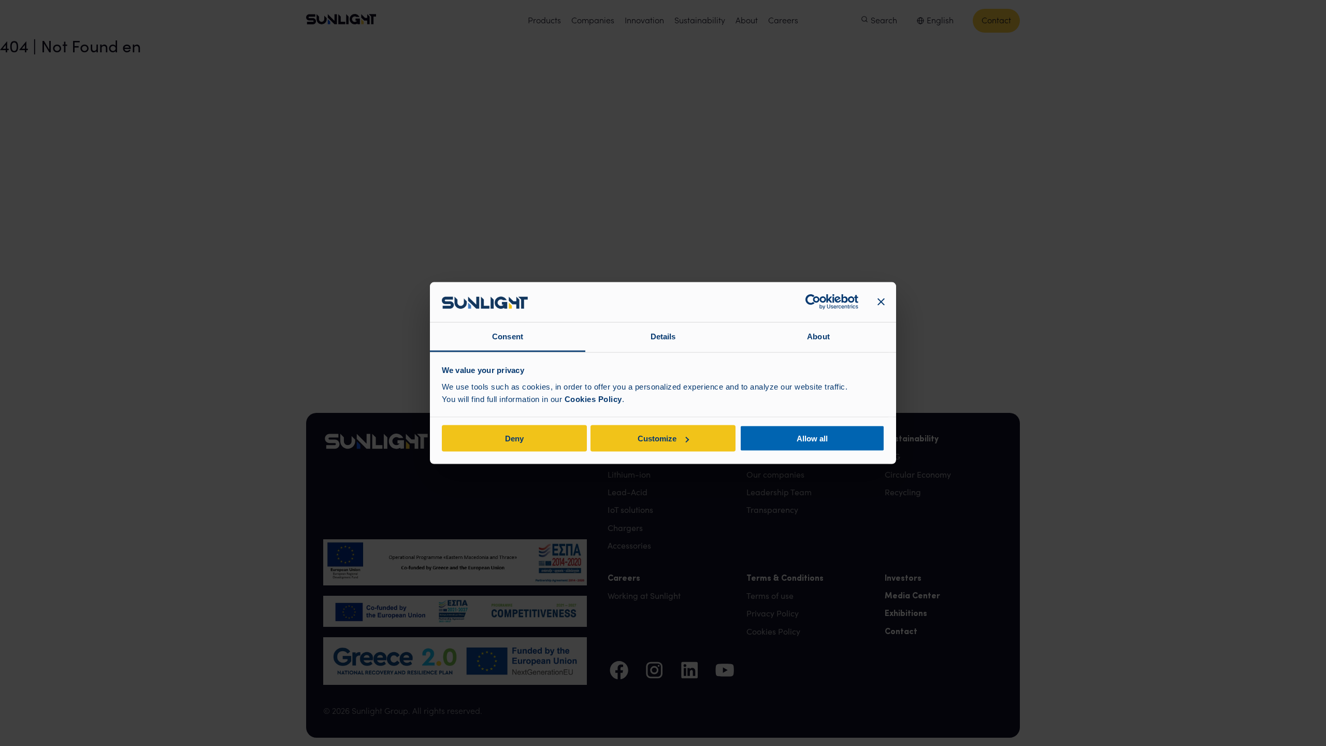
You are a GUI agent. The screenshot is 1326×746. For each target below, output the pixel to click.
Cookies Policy (593, 398)
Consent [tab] (507, 336)
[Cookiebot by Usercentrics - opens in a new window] (813, 302)
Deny (514, 438)
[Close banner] (881, 302)
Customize (657, 438)
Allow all (812, 438)
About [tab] (818, 336)
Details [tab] (663, 336)
